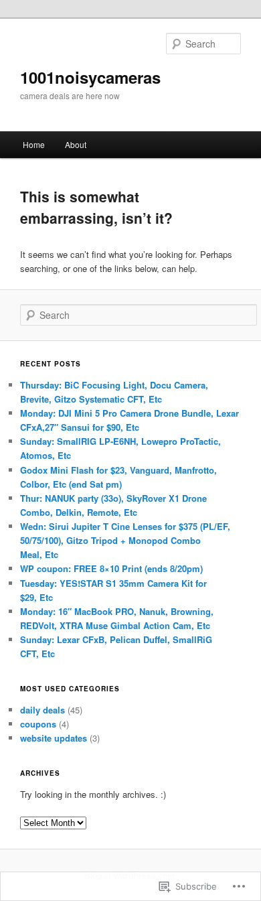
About (75, 144)
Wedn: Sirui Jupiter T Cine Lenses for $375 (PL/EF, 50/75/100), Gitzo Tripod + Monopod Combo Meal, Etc (125, 540)
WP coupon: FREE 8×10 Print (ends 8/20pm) (111, 568)
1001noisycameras (90, 77)
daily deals (42, 709)
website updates (53, 738)
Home (34, 144)
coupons (38, 723)
